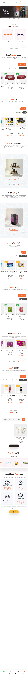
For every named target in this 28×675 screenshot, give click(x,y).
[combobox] (8, 2)
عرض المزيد (14, 445)
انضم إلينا (14, 511)
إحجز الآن (14, 179)
